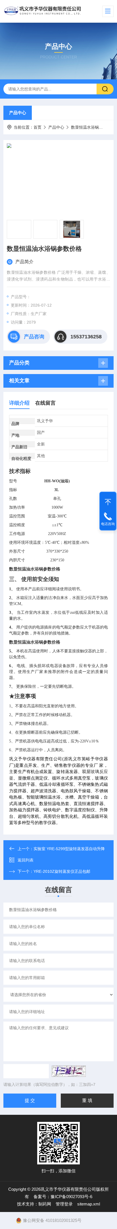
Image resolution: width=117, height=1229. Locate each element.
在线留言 (45, 403)
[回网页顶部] (108, 500)
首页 (37, 127)
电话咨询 (108, 524)
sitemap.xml (88, 1204)
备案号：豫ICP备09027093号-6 (63, 1196)
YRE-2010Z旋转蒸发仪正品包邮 (62, 871)
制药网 (44, 1204)
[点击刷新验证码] (69, 1071)
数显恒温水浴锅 (85, 127)
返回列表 (26, 860)
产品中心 (17, 112)
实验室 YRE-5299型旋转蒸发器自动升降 (69, 848)
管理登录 (64, 1204)
